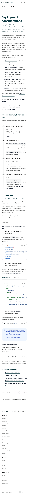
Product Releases (6, 436)
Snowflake (5, 483)
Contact (4, 465)
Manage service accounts (12, 372)
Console (4, 418)
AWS (3, 475)
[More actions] (27, 2)
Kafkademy (5, 443)
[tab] (6, 277)
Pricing (4, 428)
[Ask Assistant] (24, 246)
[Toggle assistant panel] (24, 2)
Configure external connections (14, 380)
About (3, 460)
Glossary (4, 448)
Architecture (5, 430)
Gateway (4, 421)
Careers (4, 463)
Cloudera (4, 478)
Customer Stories (6, 451)
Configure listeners (11, 61)
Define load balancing (11, 67)
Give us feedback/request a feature (15, 383)
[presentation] (14, 252)
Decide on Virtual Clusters (13, 88)
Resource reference (11, 375)
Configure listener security (13, 79)
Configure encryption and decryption (16, 378)
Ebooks (4, 453)
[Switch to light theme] (23, 492)
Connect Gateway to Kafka (13, 72)
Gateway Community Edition (7, 424)
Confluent (4, 480)
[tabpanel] (14, 295)
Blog (3, 445)
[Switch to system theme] (20, 492)
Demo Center (5, 433)
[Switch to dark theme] (26, 492)
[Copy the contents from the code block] (22, 246)
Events (4, 468)
